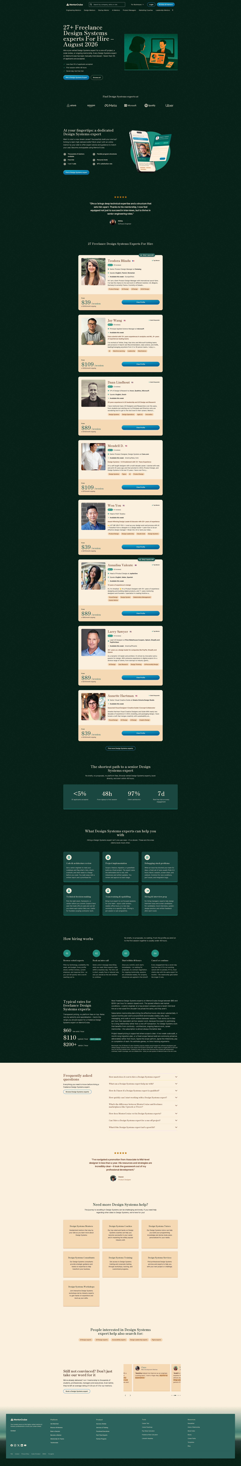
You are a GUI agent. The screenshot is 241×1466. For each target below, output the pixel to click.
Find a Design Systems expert (76, 172)
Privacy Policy (25, 1454)
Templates (191, 1442)
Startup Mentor (103, 10)
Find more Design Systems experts (120, 748)
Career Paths (192, 1438)
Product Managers (129, 10)
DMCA (44, 1454)
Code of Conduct (35, 1454)
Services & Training (102, 1427)
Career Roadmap (147, 1427)
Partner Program (101, 1439)
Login (151, 4)
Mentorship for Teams (57, 1439)
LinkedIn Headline (147, 1438)
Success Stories (101, 1424)
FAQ (12, 1454)
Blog (189, 1446)
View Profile (140, 302)
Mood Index (191, 1431)
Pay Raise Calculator (148, 1431)
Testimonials (54, 1442)
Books (189, 1434)
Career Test (145, 1423)
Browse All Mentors (56, 1427)
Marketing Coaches (146, 10)
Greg (166, 1373)
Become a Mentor (55, 1435)
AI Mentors (116, 10)
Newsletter (191, 1423)
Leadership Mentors (163, 10)
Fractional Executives (102, 1431)
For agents (51, 1454)
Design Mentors (89, 10)
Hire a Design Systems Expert (76, 77)
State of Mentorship (194, 1427)
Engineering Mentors (73, 10)
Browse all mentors (166, 4)
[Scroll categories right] (173, 10)
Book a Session (55, 1431)
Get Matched (54, 1424)
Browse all (97, 77)
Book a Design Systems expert (77, 1391)
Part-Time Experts (101, 1435)
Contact (13, 1431)
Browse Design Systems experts (77, 1092)
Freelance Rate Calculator (150, 1434)
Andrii (128, 1373)
